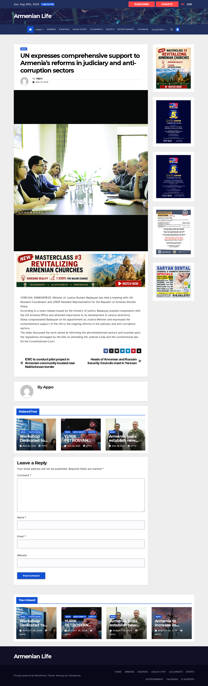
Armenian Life (32, 16)
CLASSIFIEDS (158, 30)
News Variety (79, 432)
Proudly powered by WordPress (30, 675)
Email (21, 536)
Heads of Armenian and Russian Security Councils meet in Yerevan (112, 361)
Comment (24, 475)
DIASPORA (64, 29)
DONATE (167, 4)
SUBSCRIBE (141, 4)
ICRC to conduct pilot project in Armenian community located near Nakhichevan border (50, 363)
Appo (39, 78)
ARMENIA (51, 29)
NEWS (23, 49)
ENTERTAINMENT (125, 29)
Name (21, 517)
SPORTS (110, 29)
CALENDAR (143, 29)
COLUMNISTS (96, 29)
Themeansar (74, 675)
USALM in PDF (80, 29)
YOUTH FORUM (35, 432)
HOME (39, 30)
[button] (171, 29)
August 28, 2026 (33, 630)
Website (22, 555)
